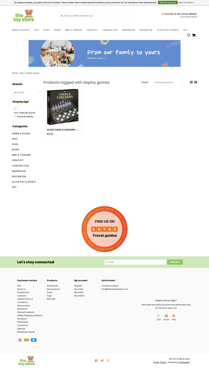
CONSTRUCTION (110, 30)
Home (14, 73)
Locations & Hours (110, 285)
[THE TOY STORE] (33, 15)
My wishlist (79, 295)
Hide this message (168, 3)
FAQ (19, 285)
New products (53, 289)
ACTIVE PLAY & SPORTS (168, 30)
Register (78, 285)
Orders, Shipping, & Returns (29, 315)
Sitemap (21, 328)
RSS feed (51, 299)
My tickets (78, 292)
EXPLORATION (146, 30)
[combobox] (96, 16)
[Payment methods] (20, 340)
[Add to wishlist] (78, 130)
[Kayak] (104, 229)
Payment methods (26, 312)
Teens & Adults (25, 116)
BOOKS (57, 30)
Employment (23, 292)
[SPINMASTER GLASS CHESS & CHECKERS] (63, 107)
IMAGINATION (128, 30)
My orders (78, 289)
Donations (22, 318)
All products (52, 285)
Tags (21, 73)
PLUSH (47, 30)
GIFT (185, 30)
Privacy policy (23, 305)
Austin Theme (159, 362)
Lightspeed (184, 362)
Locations (21, 295)
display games (32, 73)
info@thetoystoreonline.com (115, 289)
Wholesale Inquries (26, 332)
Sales (49, 292)
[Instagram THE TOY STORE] (108, 360)
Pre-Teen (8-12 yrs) (24, 112)
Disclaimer (22, 309)
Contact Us (22, 325)
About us (21, 289)
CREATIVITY (92, 30)
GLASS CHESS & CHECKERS (61, 129)
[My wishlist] (188, 35)
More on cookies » (187, 3)
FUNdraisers (22, 322)
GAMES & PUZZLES (20, 30)
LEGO (36, 30)
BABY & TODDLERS (73, 30)
